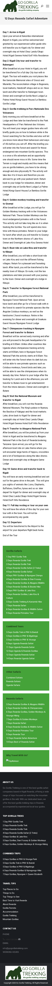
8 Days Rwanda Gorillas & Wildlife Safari (24, 609)
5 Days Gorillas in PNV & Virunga (21, 639)
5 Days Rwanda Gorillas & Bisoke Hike (23, 587)
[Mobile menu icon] (47, 6)
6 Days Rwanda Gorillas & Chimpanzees (24, 708)
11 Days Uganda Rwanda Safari (20, 647)
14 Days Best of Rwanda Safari (20, 742)
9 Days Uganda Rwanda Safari (19, 643)
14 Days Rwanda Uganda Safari (20, 658)
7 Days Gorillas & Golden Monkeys (21, 719)
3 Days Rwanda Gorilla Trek (18, 564)
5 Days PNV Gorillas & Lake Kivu (20, 590)
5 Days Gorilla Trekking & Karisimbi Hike (24, 602)
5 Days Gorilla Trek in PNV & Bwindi (22, 632)
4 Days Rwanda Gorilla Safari (19, 571)
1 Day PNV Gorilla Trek (16, 556)
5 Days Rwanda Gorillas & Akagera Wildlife (25, 583)
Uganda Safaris (13, 685)
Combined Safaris (14, 677)
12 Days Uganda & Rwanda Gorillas (22, 651)
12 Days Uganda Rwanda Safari (20, 654)
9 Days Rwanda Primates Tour (20, 613)
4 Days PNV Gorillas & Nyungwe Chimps (24, 575)
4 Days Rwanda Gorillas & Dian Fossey (23, 579)
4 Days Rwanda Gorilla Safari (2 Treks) (23, 568)
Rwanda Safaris (13, 681)
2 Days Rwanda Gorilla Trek (18, 560)
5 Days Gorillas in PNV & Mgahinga (22, 636)
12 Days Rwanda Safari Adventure (21, 738)
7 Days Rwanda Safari (16, 605)
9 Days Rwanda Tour (15, 734)
